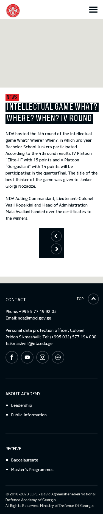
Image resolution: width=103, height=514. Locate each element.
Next (56, 248)
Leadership (21, 405)
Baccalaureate (24, 460)
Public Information (29, 414)
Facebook (11, 357)
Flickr (58, 357)
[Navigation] (93, 9)
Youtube (27, 357)
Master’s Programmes (32, 469)
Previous (56, 236)
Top (80, 299)
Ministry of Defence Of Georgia (67, 505)
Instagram (42, 357)
